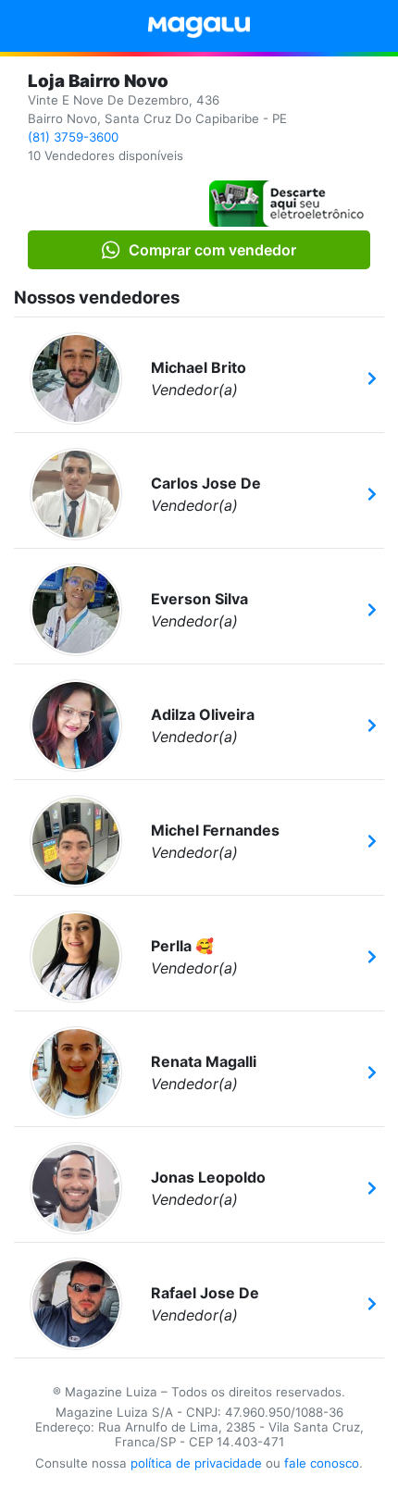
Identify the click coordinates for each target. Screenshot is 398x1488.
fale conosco (321, 1463)
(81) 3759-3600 (73, 137)
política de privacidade (196, 1463)
